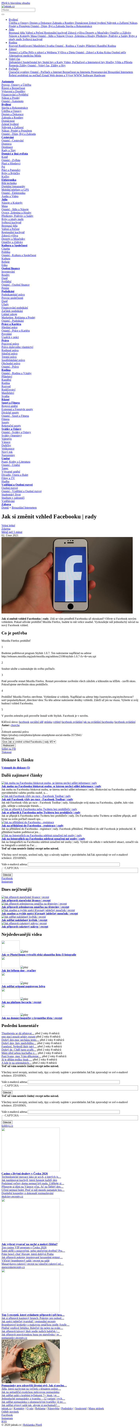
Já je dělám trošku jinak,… (16, 1059)
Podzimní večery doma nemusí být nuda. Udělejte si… (32, 1183)
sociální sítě (36, 721)
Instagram (7, 881)
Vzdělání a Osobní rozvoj (17, 484)
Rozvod (14, 45)
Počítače (13, 68)
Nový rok (7, 451)
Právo (5, 340)
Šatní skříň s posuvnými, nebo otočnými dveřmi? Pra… (33, 1250)
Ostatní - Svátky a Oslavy (16, 432)
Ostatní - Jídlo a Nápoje (51, 36)
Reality (5, 274)
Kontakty (19, 1408)
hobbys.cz (7, 1125)
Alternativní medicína (21, 55)
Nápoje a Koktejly (20, 36)
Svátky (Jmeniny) (11, 435)
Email (46, 75)
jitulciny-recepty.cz (12, 1196)
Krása (108, 52)
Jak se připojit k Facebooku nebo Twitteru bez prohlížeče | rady (40, 812)
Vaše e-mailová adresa (14, 864)
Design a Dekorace (41, 22)
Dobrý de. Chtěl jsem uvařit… (18, 1049)
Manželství (39, 45)
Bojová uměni (9, 406)
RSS (4, 1421)
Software (88, 75)
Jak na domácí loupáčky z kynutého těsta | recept (31, 1018)
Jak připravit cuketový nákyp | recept (24, 926)
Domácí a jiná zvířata (14, 153)
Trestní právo (9, 356)
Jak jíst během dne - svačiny (18, 970)
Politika (5, 251)
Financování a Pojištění (14, 94)
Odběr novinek (10, 1411)
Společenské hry (32, 62)
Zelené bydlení (98, 22)
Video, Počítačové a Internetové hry (85, 62)
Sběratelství (16, 62)
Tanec (4, 468)
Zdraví (12, 49)
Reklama (40, 1408)
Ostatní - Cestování (12, 140)
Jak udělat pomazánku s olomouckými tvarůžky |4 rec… (33, 1401)
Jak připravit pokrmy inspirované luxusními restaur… (32, 1257)
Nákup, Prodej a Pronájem (16, 130)
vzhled (57, 721)
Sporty (5, 422)
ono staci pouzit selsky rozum (18, 1036)
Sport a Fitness (10, 402)
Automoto (7, 81)
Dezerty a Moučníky (97, 32)
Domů (5, 507)
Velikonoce (7, 448)
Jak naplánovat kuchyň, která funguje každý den (29, 1180)
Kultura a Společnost (14, 245)
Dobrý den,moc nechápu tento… (20, 1039)
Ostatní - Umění (10, 465)
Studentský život (11, 494)
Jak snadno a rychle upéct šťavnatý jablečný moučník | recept (39, 913)
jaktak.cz (6, 1408)
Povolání (6, 333)
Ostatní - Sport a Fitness (15, 415)
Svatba (50, 45)
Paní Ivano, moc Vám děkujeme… (21, 1056)
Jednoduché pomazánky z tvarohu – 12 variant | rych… (33, 1398)
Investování (8, 271)
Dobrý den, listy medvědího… (18, 1043)
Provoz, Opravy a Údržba (16, 84)
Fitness (5, 419)
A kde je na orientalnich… (16, 1062)
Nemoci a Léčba (18, 52)
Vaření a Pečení (35, 32)
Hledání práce (9, 327)
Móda (37, 55)
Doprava (6, 143)
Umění (5, 458)
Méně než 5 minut (11, 532)
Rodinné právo (10, 350)
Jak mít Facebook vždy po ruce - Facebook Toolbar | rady (37, 799)
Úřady (5, 304)
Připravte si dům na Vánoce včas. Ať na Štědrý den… (32, 1186)
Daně (4, 278)
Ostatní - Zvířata (10, 160)
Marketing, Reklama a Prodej (18, 317)
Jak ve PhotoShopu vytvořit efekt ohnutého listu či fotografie (38, 954)
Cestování (7, 137)
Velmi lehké (8, 525)
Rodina (13, 42)
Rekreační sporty (11, 425)
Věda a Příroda (123, 62)
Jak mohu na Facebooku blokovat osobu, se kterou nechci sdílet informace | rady (51, 786)
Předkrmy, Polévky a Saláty (112, 36)
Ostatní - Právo (10, 366)
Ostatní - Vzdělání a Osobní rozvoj (21, 491)
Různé (5, 399)
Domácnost (82, 22)
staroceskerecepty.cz (13, 1267)
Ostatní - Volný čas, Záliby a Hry (47, 65)
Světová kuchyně (32, 39)
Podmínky (67, 1408)
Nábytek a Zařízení (118, 22)
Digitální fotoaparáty (13, 186)
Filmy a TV (8, 478)
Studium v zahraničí (12, 497)
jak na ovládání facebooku (98, 721)
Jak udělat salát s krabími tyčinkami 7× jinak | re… (30, 1395)
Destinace (7, 147)
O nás (29, 1408)
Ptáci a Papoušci (10, 170)
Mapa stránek (96, 1408)
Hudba (5, 481)
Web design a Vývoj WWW (66, 75)
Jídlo (11, 29)
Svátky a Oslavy (11, 428)
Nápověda (53, 1408)
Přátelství (91, 45)
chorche (15, 725)
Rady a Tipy (8, 150)
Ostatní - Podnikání (12, 320)
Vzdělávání (8, 501)
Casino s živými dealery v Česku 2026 (24, 1173)
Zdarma (5, 528)
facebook (24, 721)
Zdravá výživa (76, 32)
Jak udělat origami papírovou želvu (23, 986)
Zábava (6, 504)
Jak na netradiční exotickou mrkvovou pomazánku (30, 1392)
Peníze (5, 288)
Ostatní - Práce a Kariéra (15, 330)
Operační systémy (19, 72)
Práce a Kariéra (11, 324)
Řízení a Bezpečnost (13, 88)
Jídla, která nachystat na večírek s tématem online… (31, 1388)
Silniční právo (9, 353)
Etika (4, 265)
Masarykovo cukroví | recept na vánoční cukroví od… (32, 1263)
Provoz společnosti (12, 297)
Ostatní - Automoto (12, 101)
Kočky (5, 176)
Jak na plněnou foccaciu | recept (21, 1002)
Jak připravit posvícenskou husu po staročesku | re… (31, 1334)
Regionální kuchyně (56, 32)
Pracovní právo (10, 343)
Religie (5, 261)
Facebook (7, 878)
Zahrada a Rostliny (63, 22)
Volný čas (14, 58)
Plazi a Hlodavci (10, 163)
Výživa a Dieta (67, 52)
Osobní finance (10, 268)
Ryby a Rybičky (10, 173)
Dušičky (6, 445)
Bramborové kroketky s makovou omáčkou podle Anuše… (35, 1324)
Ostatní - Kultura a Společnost (18, 255)
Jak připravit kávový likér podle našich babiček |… (30, 1331)
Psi (3, 166)
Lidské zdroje (9, 314)
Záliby (23, 65)
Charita (5, 248)
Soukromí (80, 1408)
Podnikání (7, 291)
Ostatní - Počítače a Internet (46, 72)
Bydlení (13, 19)
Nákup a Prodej (10, 97)
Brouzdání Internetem (120, 72)
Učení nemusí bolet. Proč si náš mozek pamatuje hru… (33, 1189)
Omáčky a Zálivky (120, 32)
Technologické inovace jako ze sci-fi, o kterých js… (31, 1176)
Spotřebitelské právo (13, 360)
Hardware (99, 75)
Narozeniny (8, 455)
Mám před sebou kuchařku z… (19, 1053)
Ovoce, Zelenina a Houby (80, 36)
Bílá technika (9, 183)
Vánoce (5, 442)
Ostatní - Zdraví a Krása (90, 52)
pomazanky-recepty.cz (14, 1337)
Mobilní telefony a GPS (15, 189)
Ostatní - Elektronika (13, 192)
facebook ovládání (72, 721)
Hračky (110, 62)
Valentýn (6, 438)
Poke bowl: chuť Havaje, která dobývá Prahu (27, 1254)
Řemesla (14, 65)
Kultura (5, 258)
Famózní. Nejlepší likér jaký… (19, 1046)
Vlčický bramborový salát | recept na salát (25, 1260)
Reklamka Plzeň (32, 1424)
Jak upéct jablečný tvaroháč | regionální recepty (28, 1321)
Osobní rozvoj (9, 487)
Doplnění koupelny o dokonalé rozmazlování (27, 1193)
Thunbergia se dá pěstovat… (17, 1033)
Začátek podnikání (12, 310)
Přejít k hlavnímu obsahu (15, 3)
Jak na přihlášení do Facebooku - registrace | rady (32, 825)
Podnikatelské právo (13, 294)
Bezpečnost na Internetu (77, 72)
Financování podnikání (14, 307)
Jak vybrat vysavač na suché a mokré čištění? (29, 1244)
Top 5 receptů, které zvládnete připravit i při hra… (33, 1314)
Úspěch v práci (10, 337)
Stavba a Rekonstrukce (79, 26)
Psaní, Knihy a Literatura (15, 461)
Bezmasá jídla (17, 32)
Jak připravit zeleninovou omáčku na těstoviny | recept (35, 906)
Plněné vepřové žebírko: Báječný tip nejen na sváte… (32, 1327)
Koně (4, 156)
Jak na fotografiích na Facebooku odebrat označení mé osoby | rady (43, 838)
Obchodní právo (10, 363)
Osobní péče (119, 52)
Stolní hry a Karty (53, 62)
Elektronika (8, 179)
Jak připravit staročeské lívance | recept (25, 900)
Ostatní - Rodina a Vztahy (70, 45)
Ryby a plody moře (12, 219)
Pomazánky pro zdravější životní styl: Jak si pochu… (34, 1385)
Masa (34, 36)
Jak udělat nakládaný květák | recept (24, 920)
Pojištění (6, 281)
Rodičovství (26, 45)
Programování (99, 72)
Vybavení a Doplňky (13, 91)
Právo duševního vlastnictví (17, 347)
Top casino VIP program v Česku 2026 (23, 1247)
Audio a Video (9, 196)
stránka (48, 721)
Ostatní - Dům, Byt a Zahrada (48, 26)
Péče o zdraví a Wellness (43, 52)
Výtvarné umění (10, 471)
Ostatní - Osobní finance (15, 284)
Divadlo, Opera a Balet (14, 474)
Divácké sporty (10, 412)
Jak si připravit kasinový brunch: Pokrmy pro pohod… (32, 1318)
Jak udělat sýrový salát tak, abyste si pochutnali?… (30, 1405)
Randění (102, 45)
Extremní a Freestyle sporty (17, 409)
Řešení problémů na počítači (25, 75)
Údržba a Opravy (19, 22)
